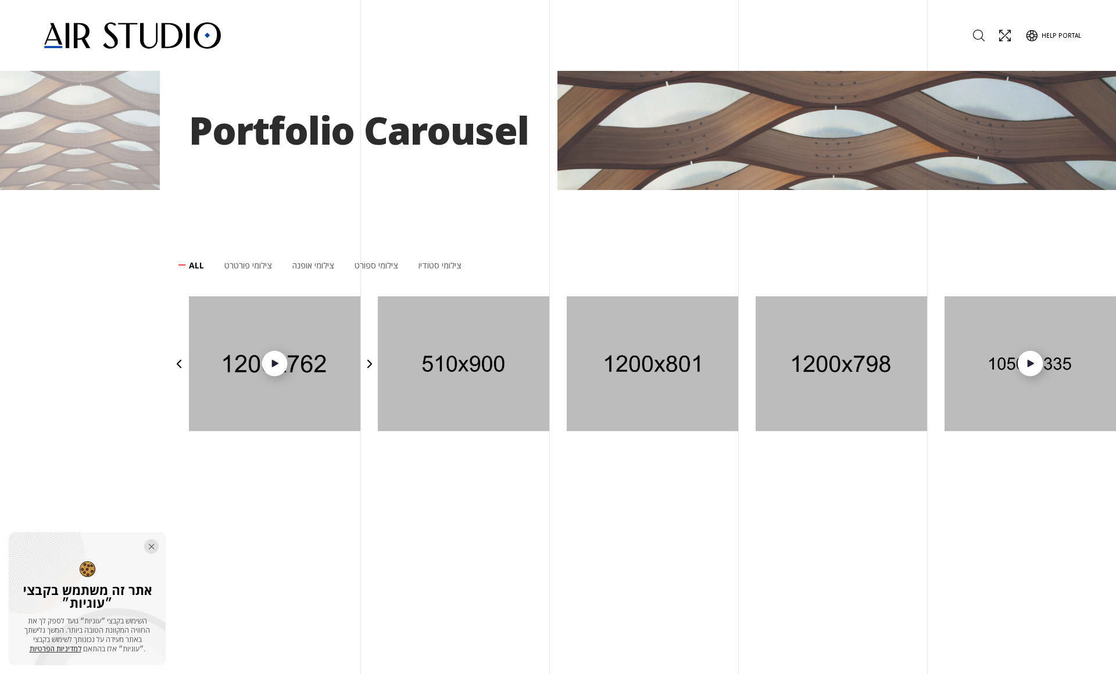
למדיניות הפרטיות (55, 649)
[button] (179, 363)
